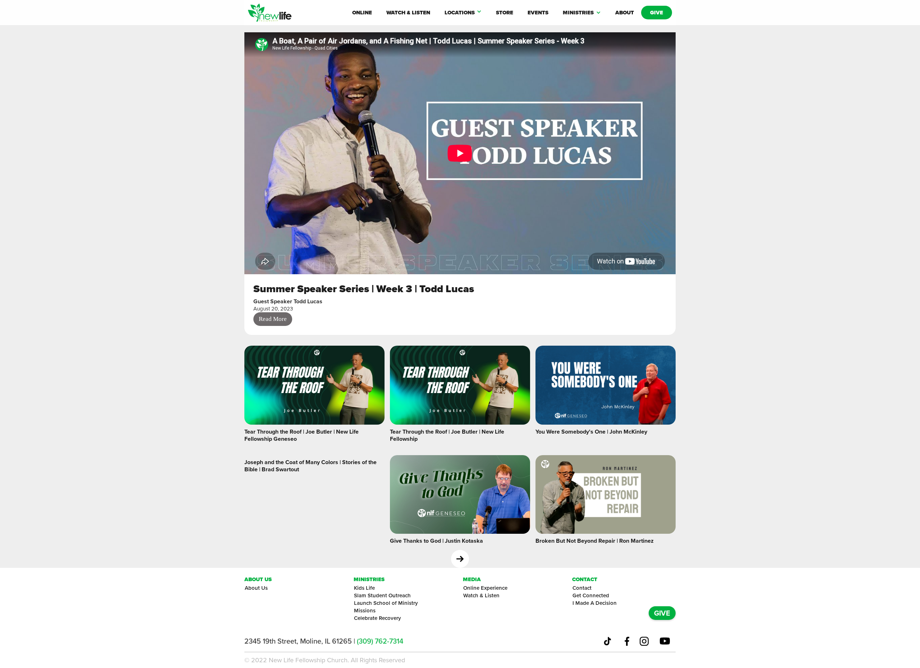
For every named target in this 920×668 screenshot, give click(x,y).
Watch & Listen (408, 13)
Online (362, 13)
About (624, 13)
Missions (365, 610)
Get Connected (590, 595)
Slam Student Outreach (382, 595)
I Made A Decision (594, 603)
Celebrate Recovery (377, 618)
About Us (256, 588)
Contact (582, 588)
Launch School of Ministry (386, 603)
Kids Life (364, 588)
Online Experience (485, 588)
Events (538, 13)
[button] (463, 12)
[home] (296, 12)
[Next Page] (460, 559)
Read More (273, 319)
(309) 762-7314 (380, 641)
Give (656, 13)
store (504, 13)
